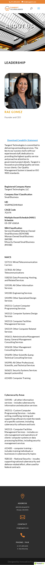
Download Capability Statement (22, 140)
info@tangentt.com (22, 528)
